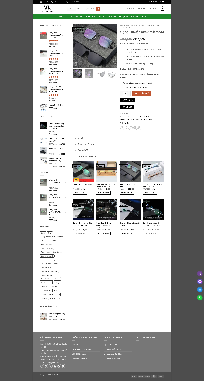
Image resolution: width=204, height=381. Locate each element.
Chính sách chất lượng (113, 354)
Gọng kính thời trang (48, 260)
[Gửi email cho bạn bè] (131, 128)
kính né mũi (44, 286)
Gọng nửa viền (46, 264)
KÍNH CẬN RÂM (123, 17)
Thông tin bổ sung (86, 144)
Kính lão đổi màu (46, 283)
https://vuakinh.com (138, 87)
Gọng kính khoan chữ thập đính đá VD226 (152, 185)
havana (55, 264)
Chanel (43, 233)
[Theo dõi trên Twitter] (154, 2)
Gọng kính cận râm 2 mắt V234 (129, 185)
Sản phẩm (124, 26)
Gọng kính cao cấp (47, 248)
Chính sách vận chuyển (113, 349)
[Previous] (77, 45)
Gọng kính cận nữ (134, 117)
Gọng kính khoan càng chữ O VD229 (130, 224)
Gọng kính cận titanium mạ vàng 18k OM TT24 (106, 185)
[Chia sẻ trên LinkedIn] (139, 128)
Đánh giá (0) (83, 150)
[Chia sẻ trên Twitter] (127, 128)
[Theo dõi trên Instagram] (149, 2)
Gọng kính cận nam (146, 117)
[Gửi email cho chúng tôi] (156, 2)
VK (59, 298)
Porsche (51, 294)
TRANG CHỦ (62, 17)
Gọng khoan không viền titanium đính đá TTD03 (151, 224)
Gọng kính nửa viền (47, 256)
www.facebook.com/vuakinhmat (139, 83)
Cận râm (60, 237)
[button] (139, 2)
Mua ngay (128, 100)
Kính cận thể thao (47, 279)
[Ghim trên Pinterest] (135, 128)
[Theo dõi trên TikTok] (151, 2)
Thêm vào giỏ (142, 93)
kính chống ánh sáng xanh (49, 271)
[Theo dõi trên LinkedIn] (63, 366)
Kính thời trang (46, 290)
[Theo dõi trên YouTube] (163, 2)
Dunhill (43, 241)
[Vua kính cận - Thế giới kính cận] (52, 8)
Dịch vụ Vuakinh (110, 344)
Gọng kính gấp (57, 252)
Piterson (43, 294)
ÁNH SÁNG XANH (109, 17)
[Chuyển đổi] (75, 138)
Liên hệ (75, 344)
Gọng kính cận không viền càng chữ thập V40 (82, 224)
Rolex (58, 294)
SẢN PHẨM (73, 17)
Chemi (50, 233)
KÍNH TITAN (96, 17)
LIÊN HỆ (143, 17)
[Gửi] (98, 9)
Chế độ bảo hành (79, 354)
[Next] (113, 45)
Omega (55, 290)
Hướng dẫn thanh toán (81, 349)
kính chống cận (46, 267)
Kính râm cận (130, 119)
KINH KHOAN (85, 17)
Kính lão (57, 279)
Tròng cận (52, 298)
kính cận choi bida (47, 275)
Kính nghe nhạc (59, 283)
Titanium (44, 298)
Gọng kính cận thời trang (144, 119)
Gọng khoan (52, 241)
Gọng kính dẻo (45, 252)
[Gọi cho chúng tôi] (158, 2)
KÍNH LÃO (134, 17)
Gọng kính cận (137, 26)
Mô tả (80, 138)
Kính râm (54, 286)
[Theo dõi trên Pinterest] (160, 2)
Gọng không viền (46, 244)
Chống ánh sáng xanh (48, 237)
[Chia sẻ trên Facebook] (122, 128)
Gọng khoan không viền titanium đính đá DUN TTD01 (104, 225)
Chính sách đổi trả (79, 358)
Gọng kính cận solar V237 (82, 185)
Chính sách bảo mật (112, 358)
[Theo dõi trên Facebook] (147, 2)
